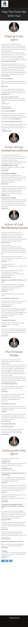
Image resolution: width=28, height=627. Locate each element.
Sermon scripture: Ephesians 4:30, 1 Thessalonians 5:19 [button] (10, 459)
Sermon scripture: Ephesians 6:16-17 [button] (11, 155)
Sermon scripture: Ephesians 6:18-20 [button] (11, 44)
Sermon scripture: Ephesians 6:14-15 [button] (11, 232)
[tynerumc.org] (10, 4)
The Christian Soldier (14, 353)
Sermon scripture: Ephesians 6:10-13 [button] (11, 360)
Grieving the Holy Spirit (14, 452)
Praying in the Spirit (14, 38)
